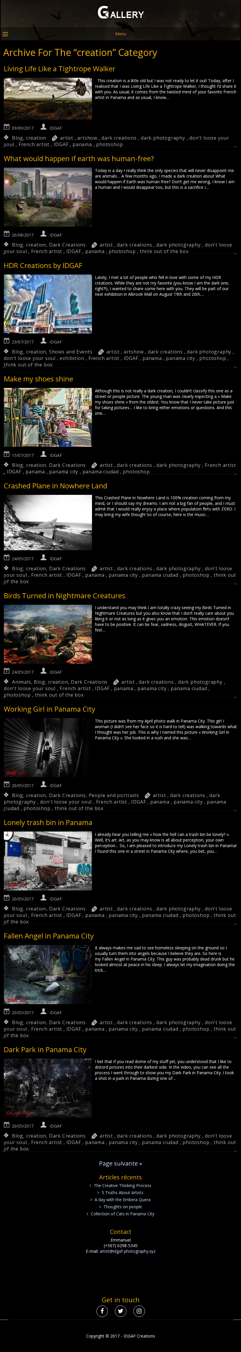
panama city (180, 358)
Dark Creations (67, 245)
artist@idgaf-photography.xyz (127, 1251)
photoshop (109, 144)
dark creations (118, 138)
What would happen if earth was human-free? (79, 158)
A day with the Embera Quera (122, 1199)
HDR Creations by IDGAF (43, 265)
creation (36, 138)
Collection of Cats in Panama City (122, 1214)
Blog (17, 138)
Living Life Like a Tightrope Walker (60, 68)
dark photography (163, 138)
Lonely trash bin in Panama (48, 822)
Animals (21, 682)
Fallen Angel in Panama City (49, 936)
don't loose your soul (30, 358)
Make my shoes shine (38, 379)
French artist (34, 144)
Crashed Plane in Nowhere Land (55, 485)
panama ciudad (101, 471)
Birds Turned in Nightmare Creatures (64, 595)
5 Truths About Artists (122, 1192)
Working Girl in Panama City (49, 709)
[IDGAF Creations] (120, 23)
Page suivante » (120, 1163)
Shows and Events (71, 351)
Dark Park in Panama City (45, 1049)
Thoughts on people (122, 1206)
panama (82, 144)
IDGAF (56, 128)
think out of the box (164, 251)
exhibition (72, 358)
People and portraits (114, 795)
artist (66, 138)
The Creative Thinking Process (122, 1185)
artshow (87, 138)
